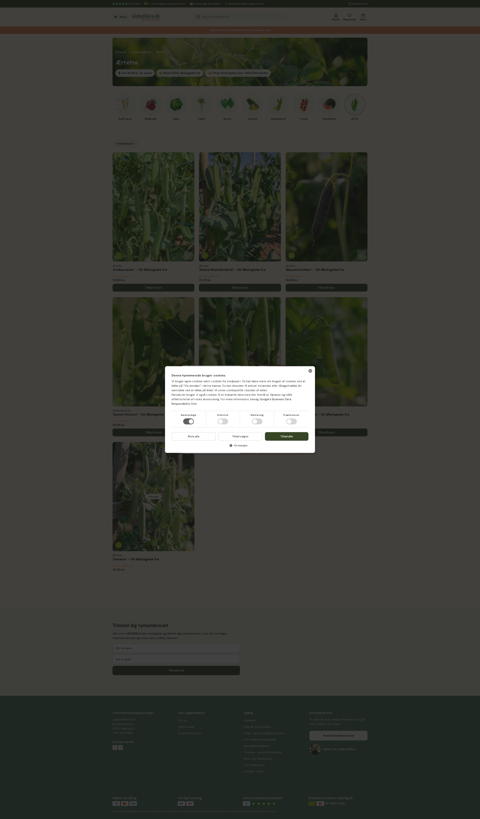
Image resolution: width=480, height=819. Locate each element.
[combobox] (310, 371)
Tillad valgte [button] (240, 436)
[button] (240, 446)
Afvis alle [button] (194, 436)
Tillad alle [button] (286, 436)
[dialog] (240, 409)
